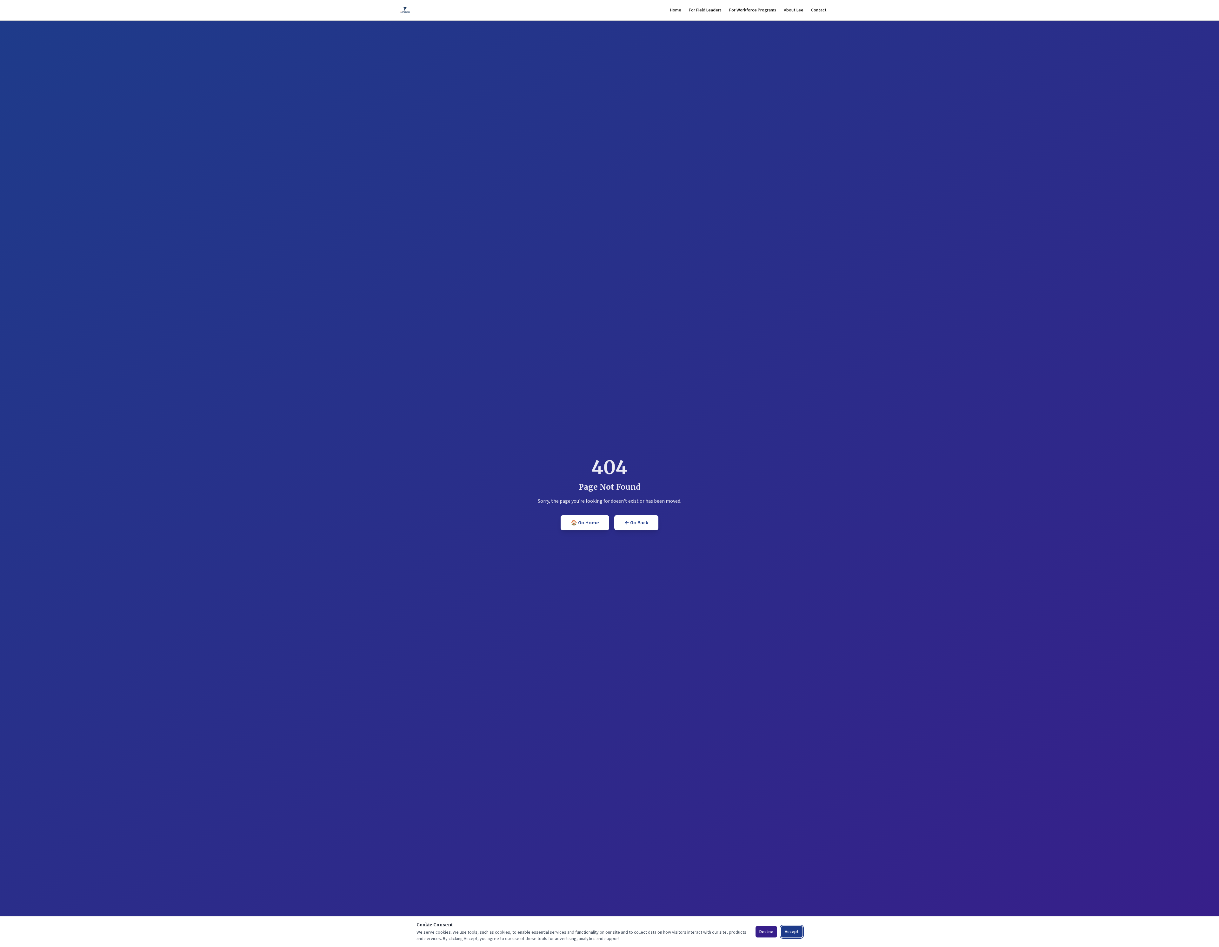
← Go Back (636, 522)
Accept (792, 932)
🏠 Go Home (585, 522)
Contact (819, 10)
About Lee (793, 10)
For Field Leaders (705, 10)
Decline (766, 932)
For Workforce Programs (752, 10)
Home (675, 10)
